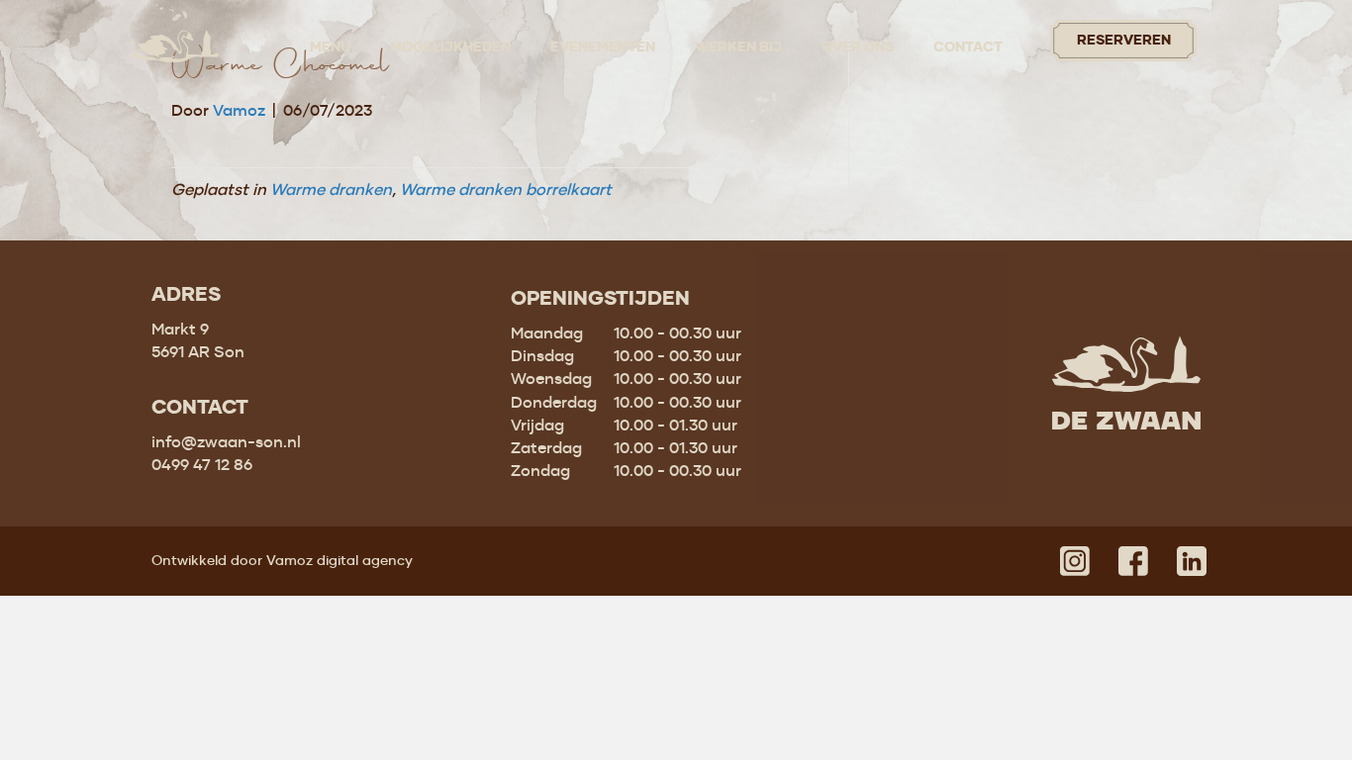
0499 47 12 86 (201, 464)
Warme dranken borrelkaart (506, 189)
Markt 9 (180, 328)
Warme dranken (331, 189)
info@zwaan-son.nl (226, 441)
